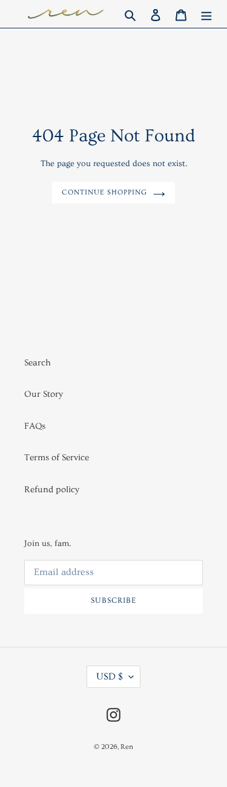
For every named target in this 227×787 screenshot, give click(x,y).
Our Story (43, 394)
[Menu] (206, 14)
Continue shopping (104, 192)
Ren (126, 747)
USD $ (109, 676)
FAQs (34, 426)
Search (37, 363)
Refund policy (51, 489)
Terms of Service (56, 457)
